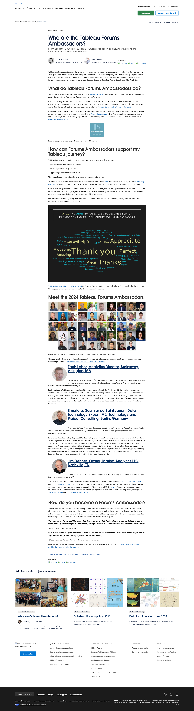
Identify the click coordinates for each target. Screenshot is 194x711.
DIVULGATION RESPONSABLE (79, 701)
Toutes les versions (164, 660)
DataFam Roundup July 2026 (92, 616)
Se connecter (172, 7)
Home (17, 22)
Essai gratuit (145, 13)
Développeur (62, 695)
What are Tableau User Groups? (38, 616)
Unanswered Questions (58, 119)
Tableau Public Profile (79, 492)
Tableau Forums (42, 22)
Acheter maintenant (167, 13)
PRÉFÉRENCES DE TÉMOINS (101, 701)
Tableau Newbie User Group (131, 481)
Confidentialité (61, 701)
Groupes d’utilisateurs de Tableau (103, 652)
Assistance (161, 644)
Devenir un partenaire (140, 652)
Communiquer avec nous (59, 664)
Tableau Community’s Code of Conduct (114, 107)
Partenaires (136, 644)
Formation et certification (166, 652)
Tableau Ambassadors (91, 554)
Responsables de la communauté (103, 656)
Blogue (22, 22)
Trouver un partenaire (140, 648)
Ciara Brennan (62, 60)
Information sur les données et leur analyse (66, 656)
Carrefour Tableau (97, 668)
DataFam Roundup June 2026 (148, 616)
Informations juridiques (23, 701)
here (106, 181)
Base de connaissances (165, 648)
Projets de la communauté (100, 664)
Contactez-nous (144, 7)
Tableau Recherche (57, 660)
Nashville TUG (65, 484)
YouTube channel (55, 492)
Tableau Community (31, 22)
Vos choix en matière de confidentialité (33, 705)
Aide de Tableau (163, 656)
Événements (95, 676)
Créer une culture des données (61, 652)
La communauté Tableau (101, 644)
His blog (113, 487)
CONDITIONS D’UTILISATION (44, 701)
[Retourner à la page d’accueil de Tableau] (24, 2)
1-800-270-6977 (159, 7)
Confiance (41, 695)
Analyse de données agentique (61, 648)
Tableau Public (96, 648)
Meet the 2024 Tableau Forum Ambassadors (86, 361)
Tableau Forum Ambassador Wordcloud (65, 286)
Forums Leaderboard (99, 114)
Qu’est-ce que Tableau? (59, 644)
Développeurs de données (100, 660)
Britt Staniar (96, 60)
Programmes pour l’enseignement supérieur (107, 672)
